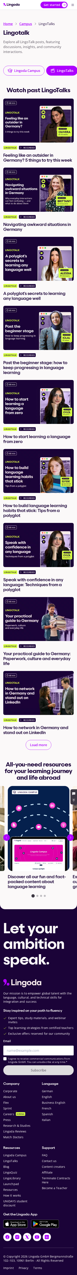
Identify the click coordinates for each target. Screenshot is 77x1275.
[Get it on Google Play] (45, 1224)
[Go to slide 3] (41, 896)
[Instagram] (17, 1237)
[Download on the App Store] (15, 1224)
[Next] (70, 837)
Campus (25, 24)
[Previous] (6, 837)
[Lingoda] (11, 5)
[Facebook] (7, 1237)
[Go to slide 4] (45, 896)
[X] (27, 1237)
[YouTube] (37, 1237)
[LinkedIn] (47, 1237)
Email (7, 1041)
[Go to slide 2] (37, 896)
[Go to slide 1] (33, 896)
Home (8, 24)
